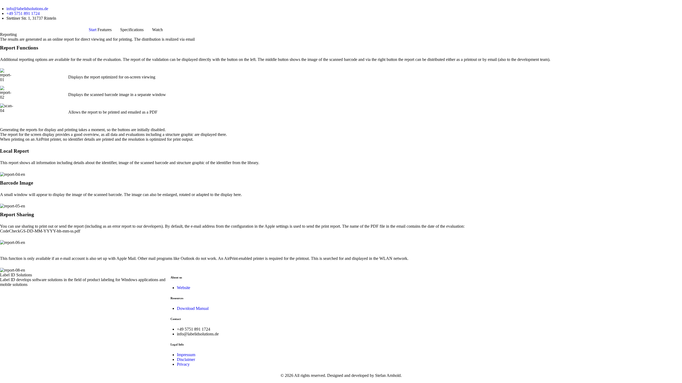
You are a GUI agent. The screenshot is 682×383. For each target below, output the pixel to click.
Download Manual (193, 308)
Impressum (186, 354)
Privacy (183, 364)
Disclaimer (186, 359)
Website (183, 287)
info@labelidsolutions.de (27, 8)
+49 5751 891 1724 (23, 13)
